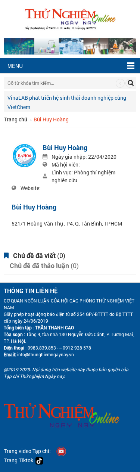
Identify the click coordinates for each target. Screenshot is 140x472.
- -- (59, 348)
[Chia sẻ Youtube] (61, 450)
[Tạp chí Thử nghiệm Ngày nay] (70, 18)
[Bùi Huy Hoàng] (24, 154)
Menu (15, 65)
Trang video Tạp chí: (27, 450)
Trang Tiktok (19, 460)
